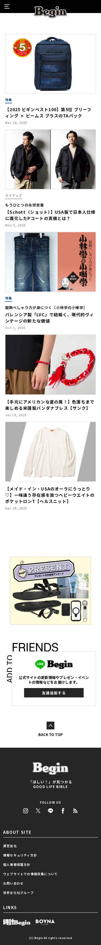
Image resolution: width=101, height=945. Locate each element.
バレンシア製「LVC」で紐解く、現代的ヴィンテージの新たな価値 (49, 317)
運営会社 (10, 845)
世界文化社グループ (18, 892)
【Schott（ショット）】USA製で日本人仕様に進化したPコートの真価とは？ (50, 215)
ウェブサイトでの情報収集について (30, 874)
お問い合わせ (13, 883)
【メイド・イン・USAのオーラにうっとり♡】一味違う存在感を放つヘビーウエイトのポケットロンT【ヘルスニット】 (50, 495)
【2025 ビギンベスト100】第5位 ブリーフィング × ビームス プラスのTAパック (48, 112)
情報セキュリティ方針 (20, 855)
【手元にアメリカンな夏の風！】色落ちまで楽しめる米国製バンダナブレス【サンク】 (50, 405)
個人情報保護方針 (17, 864)
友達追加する (54, 692)
